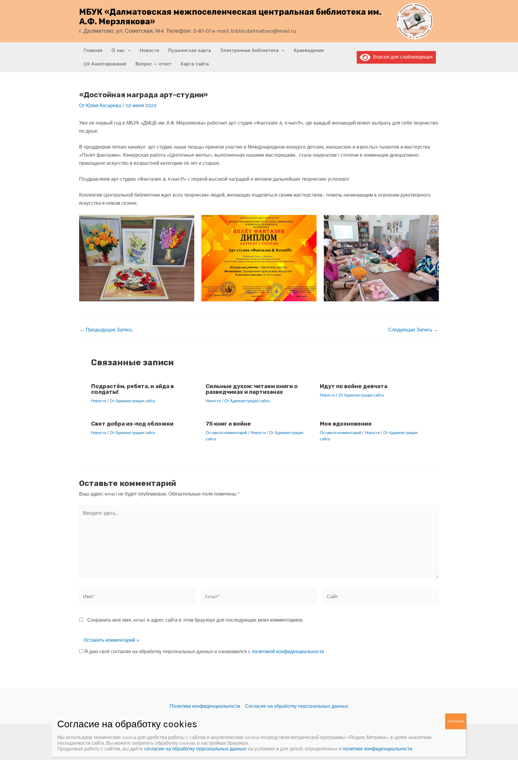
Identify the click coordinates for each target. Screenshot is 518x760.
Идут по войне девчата (353, 386)
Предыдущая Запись (106, 329)
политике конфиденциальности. (378, 749)
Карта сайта (195, 64)
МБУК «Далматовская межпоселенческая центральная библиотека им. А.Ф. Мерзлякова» (230, 17)
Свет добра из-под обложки (132, 423)
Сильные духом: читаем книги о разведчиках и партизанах (252, 389)
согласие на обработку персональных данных (195, 749)
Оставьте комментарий (226, 432)
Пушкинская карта (189, 50)
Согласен (456, 721)
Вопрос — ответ (153, 64)
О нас (118, 50)
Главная (93, 50)
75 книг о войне (228, 423)
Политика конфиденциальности (205, 706)
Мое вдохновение (346, 423)
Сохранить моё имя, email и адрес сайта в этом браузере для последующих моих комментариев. (195, 620)
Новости (149, 50)
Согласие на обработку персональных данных (296, 706)
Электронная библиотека (249, 50)
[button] (128, 50)
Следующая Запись (413, 329)
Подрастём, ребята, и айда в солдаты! (132, 389)
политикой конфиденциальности (288, 651)
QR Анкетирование (105, 64)
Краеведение (309, 50)
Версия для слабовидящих (402, 57)
